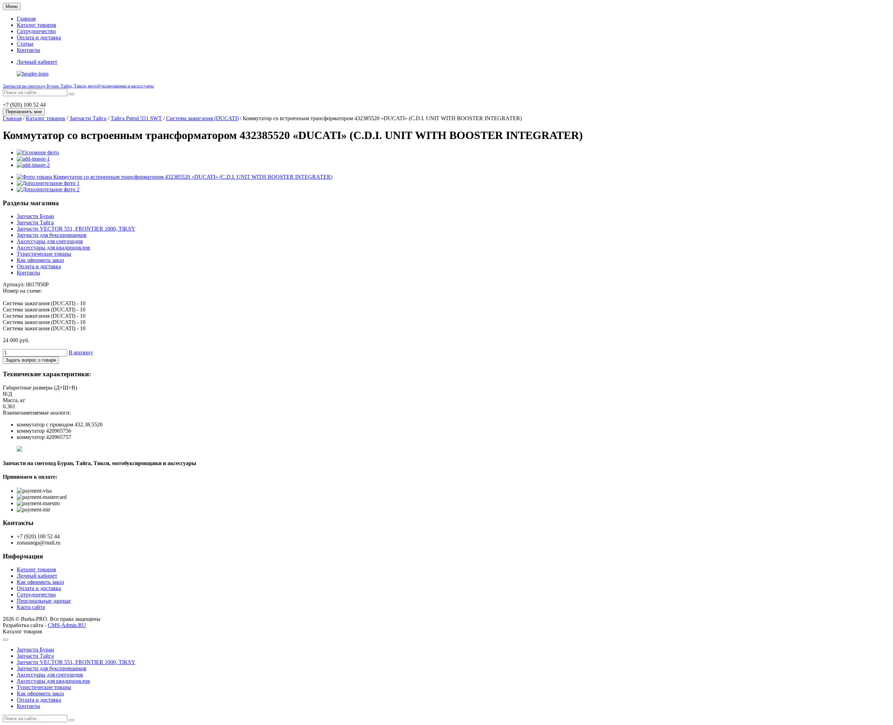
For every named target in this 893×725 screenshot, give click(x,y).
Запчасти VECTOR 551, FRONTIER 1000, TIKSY (76, 229)
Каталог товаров (36, 25)
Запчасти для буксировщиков (52, 235)
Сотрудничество (36, 31)
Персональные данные (44, 601)
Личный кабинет (37, 576)
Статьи (25, 44)
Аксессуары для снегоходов (50, 241)
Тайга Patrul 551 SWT (136, 118)
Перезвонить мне (24, 111)
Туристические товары (44, 254)
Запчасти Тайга (87, 118)
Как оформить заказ (40, 260)
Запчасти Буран (35, 216)
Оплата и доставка (39, 37)
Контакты (28, 50)
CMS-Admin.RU (67, 625)
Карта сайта (31, 607)
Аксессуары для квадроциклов (53, 247)
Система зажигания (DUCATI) (202, 118)
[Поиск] (71, 94)
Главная (26, 19)
